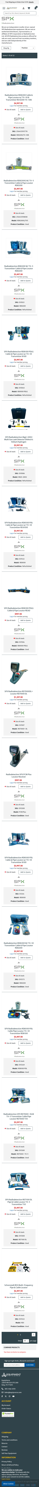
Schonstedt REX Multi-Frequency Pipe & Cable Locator (18, 1286)
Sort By (17, 48)
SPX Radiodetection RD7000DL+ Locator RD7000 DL (19, 692)
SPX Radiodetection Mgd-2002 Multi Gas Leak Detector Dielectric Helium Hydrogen (18, 439)
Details (31, 2)
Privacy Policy (7, 1462)
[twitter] (6, 1396)
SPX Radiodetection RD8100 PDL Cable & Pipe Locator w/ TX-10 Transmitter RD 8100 (19, 525)
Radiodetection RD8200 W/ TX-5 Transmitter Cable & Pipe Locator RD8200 (18, 268)
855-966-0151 (9, 1389)
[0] (35, 8)
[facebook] (2, 1396)
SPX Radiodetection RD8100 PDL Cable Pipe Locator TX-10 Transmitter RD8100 (19, 1031)
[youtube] (13, 1396)
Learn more (6, 1479)
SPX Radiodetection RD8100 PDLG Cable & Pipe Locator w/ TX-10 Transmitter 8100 (18, 354)
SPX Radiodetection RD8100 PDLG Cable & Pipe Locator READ (18, 609)
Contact (4, 1447)
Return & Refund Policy (10, 1465)
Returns (4, 1443)
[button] (19, 114)
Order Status (6, 1409)
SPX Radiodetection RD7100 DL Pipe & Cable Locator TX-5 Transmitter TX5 (18, 1202)
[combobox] (20, 13)
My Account (6, 1405)
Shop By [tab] (6, 48)
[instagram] (9, 1396)
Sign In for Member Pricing (22, 8)
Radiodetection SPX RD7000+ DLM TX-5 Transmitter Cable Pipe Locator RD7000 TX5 (18, 1116)
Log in (12, 106)
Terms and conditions (9, 1440)
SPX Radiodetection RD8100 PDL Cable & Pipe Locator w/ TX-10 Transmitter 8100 (19, 860)
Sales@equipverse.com (13, 1392)
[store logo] (12, 8)
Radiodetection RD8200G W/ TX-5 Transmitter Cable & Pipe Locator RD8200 (19, 183)
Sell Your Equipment (9, 1453)
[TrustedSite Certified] (8, 1414)
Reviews (5, 1450)
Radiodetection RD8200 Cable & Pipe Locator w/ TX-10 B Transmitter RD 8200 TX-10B (19, 97)
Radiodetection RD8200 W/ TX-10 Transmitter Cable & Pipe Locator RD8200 (19, 945)
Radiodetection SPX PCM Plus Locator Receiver (18, 775)
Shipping (5, 1437)
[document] (19, 1477)
